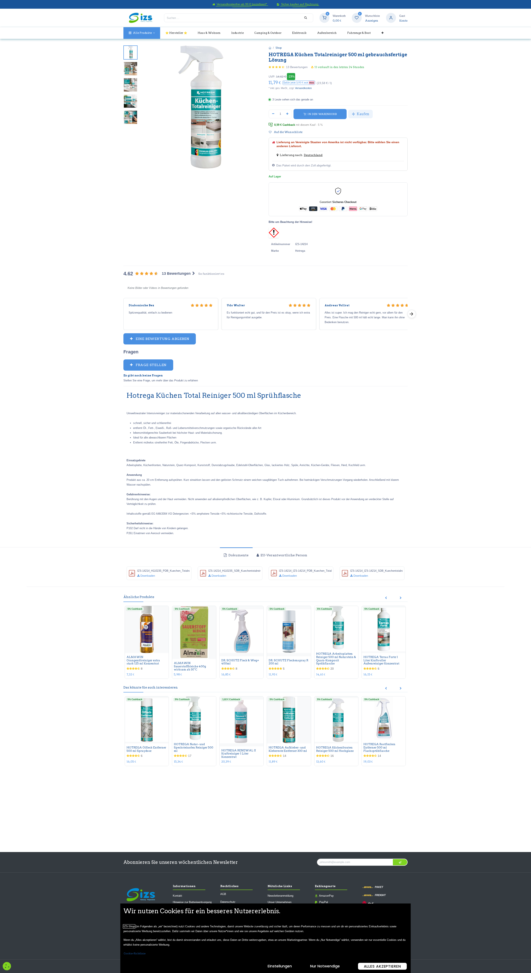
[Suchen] (305, 18)
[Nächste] (412, 314)
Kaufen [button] (362, 114)
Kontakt (177, 895)
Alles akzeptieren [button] (382, 966)
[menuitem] (141, 33)
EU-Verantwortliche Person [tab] (283, 555)
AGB (223, 894)
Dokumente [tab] (238, 555)
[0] (324, 17)
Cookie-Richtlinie (135, 953)
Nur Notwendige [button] (325, 966)
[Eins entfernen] (273, 113)
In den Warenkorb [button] (322, 114)
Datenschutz (227, 901)
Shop (278, 47)
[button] (299, 83)
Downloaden (147, 575)
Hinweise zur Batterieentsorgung (192, 902)
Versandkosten (303, 88)
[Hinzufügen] (287, 113)
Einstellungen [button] (280, 966)
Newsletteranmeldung (280, 895)
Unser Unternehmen (279, 902)
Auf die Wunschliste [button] (287, 132)
